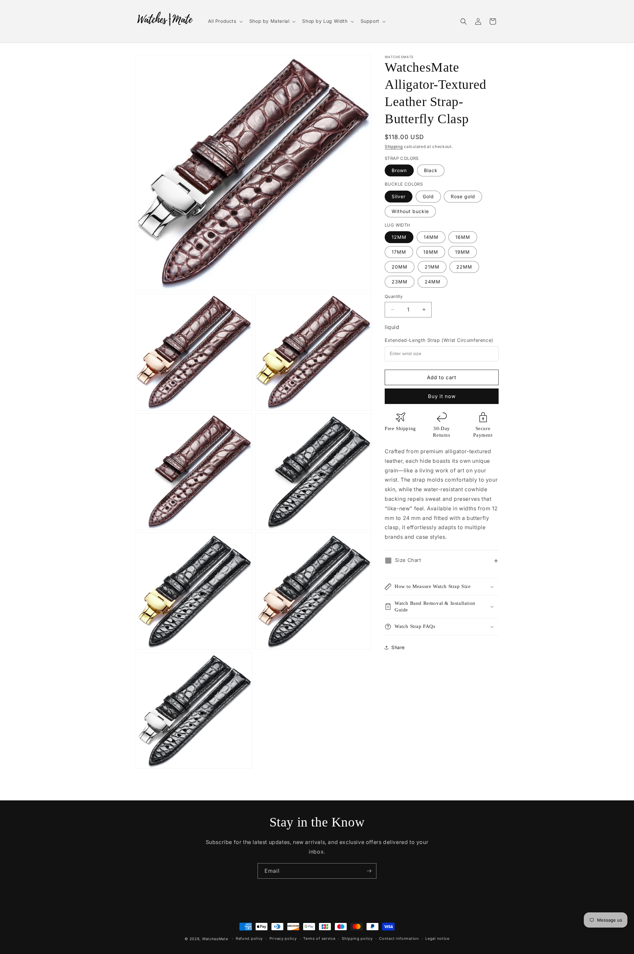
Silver (398, 196)
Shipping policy (357, 938)
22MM (464, 267)
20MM (399, 267)
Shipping (394, 146)
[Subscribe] (369, 871)
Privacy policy (283, 938)
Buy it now (442, 396)
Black (431, 170)
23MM (399, 281)
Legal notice (437, 938)
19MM (462, 252)
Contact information (399, 938)
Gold (428, 196)
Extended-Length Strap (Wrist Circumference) (439, 340)
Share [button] (398, 647)
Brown (399, 170)
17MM (399, 252)
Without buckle (410, 211)
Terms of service (319, 938)
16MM (462, 237)
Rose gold (463, 196)
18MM (430, 252)
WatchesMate (215, 938)
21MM (432, 267)
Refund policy (249, 938)
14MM (431, 237)
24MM (432, 281)
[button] (224, 21)
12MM (399, 237)
